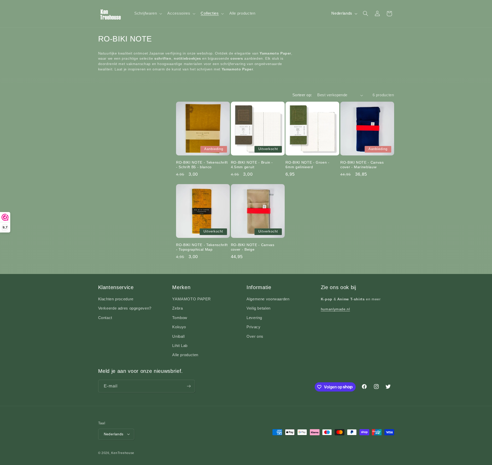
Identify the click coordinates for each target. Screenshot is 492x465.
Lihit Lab (180, 346)
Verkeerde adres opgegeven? (124, 308)
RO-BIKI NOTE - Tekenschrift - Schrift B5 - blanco (202, 164)
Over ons (255, 336)
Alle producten (185, 355)
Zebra (177, 308)
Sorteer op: (302, 95)
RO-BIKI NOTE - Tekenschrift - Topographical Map (202, 247)
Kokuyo (179, 327)
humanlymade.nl (335, 309)
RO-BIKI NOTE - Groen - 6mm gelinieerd (307, 164)
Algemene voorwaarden (268, 299)
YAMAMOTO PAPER (191, 299)
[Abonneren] (188, 386)
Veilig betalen (259, 308)
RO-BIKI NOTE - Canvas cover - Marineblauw (362, 164)
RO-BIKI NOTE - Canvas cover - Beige (252, 247)
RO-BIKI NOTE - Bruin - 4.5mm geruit (252, 164)
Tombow (179, 318)
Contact (105, 318)
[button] (147, 13)
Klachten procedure (116, 299)
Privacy (253, 327)
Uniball (178, 336)
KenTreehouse (122, 453)
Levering (254, 318)
